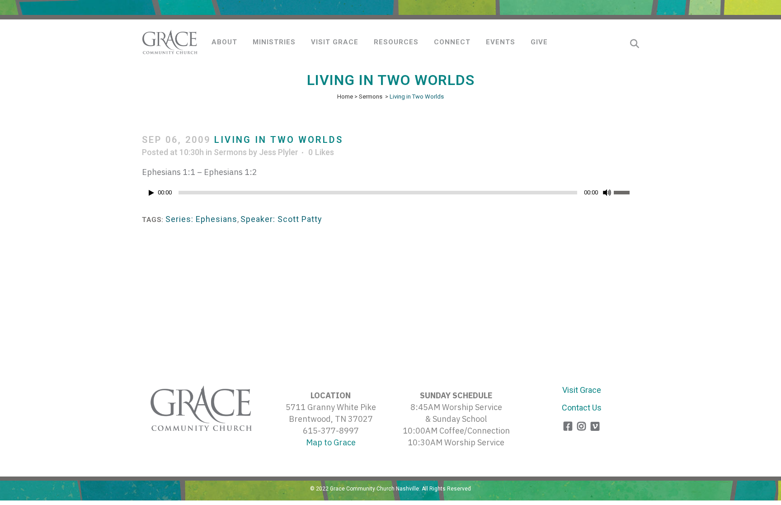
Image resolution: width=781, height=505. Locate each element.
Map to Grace (331, 442)
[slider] (626, 192)
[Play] (151, 193)
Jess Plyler (278, 152)
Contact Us (582, 407)
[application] (390, 195)
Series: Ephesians (201, 219)
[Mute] (607, 192)
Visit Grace (581, 390)
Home (345, 96)
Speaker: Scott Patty (281, 219)
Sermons (370, 96)
